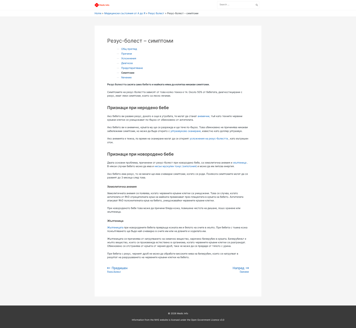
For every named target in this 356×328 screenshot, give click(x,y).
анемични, (204, 116)
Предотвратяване (132, 68)
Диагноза (127, 63)
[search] (236, 4)
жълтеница (239, 162)
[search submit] (256, 5)
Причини (126, 53)
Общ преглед (129, 48)
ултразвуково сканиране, (185, 131)
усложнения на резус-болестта (209, 138)
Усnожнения (128, 58)
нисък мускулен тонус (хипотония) (175, 166)
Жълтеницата (115, 227)
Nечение (126, 77)
